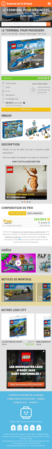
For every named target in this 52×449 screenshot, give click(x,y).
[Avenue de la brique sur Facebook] (13, 427)
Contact (34, 402)
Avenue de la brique (16, 3)
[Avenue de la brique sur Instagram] (20, 427)
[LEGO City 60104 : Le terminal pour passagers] (26, 71)
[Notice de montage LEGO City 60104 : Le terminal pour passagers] (18, 292)
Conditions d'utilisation (21, 398)
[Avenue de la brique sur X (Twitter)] (32, 427)
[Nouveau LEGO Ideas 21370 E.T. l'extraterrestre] (26, 182)
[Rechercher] (48, 24)
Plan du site (20, 402)
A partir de (7, 78)
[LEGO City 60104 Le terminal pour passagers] (12, 138)
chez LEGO (14, 102)
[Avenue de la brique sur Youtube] (39, 427)
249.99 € (43, 78)
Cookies (40, 398)
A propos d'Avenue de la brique (26, 395)
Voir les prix (26, 109)
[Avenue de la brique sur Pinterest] (26, 427)
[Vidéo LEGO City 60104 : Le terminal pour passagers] (17, 263)
